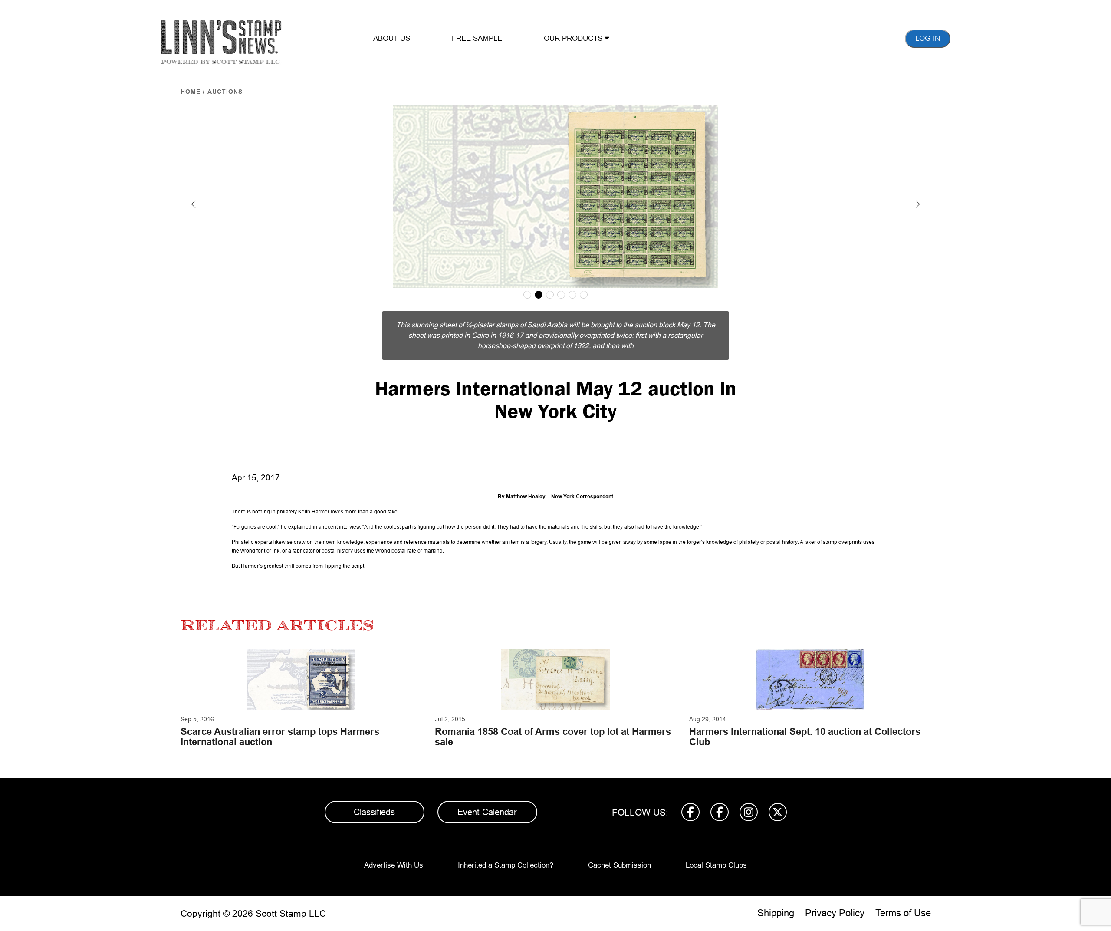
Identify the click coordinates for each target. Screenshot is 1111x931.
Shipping (775, 913)
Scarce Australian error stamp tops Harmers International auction (280, 736)
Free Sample (477, 38)
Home (191, 91)
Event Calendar (487, 812)
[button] (193, 204)
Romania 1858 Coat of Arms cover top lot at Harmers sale (553, 736)
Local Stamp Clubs (716, 865)
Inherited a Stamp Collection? (505, 865)
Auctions (225, 91)
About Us (391, 38)
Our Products (574, 38)
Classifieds (374, 812)
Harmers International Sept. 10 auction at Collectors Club (804, 736)
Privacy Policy (834, 913)
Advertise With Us (393, 865)
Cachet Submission (619, 865)
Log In (927, 38)
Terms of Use (903, 913)
